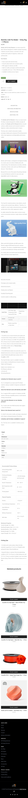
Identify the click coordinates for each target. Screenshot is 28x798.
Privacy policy (4, 772)
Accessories (4, 764)
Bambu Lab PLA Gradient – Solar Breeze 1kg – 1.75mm (14, 710)
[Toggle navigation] (26, 2)
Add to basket (11, 81)
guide (4, 357)
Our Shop (3, 749)
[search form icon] (20, 2)
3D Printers (3, 751)
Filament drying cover (20, 558)
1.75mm (5, 92)
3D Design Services (5, 743)
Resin (2, 759)
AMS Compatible (12, 92)
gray (23, 92)
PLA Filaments (9, 90)
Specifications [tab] (14, 111)
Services (3, 730)
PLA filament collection (6, 369)
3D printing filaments (5, 373)
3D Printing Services (5, 740)
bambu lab (19, 92)
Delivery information (5, 735)
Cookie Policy (4, 774)
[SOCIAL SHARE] (10, 99)
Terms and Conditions (6, 777)
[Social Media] (10, 794)
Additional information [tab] (14, 108)
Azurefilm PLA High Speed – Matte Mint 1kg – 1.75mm (14, 639)
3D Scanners (4, 754)
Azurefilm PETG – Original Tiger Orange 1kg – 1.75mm (14, 675)
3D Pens (3, 766)
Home (2, 725)
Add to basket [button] (14, 599)
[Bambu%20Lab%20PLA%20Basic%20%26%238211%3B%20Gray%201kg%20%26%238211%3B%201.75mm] (5, 99)
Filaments (3, 756)
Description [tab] (14, 105)
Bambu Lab (6, 96)
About (2, 727)
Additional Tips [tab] (14, 115)
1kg (8, 92)
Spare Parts (3, 761)
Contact (3, 732)
